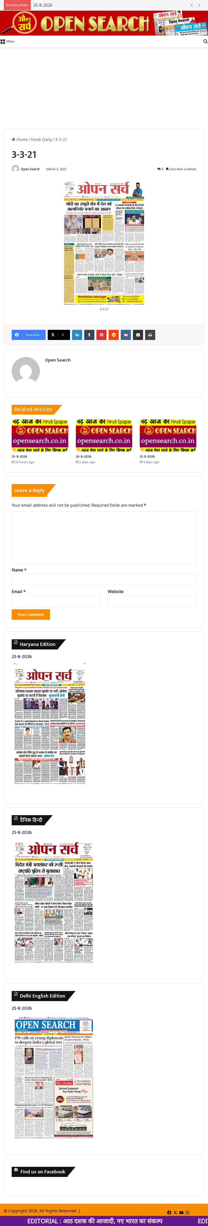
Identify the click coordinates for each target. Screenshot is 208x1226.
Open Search (30, 169)
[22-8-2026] (168, 436)
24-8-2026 (83, 456)
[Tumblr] (89, 335)
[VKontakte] (126, 335)
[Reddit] (114, 335)
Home (21, 139)
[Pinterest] (101, 335)
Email (19, 591)
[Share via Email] (138, 335)
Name (19, 570)
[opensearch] (104, 23)
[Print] (150, 335)
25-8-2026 (19, 456)
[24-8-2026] (104, 436)
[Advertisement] (104, 87)
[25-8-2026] (40, 436)
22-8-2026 (147, 456)
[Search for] (205, 41)
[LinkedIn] (77, 335)
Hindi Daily (41, 139)
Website (116, 591)
